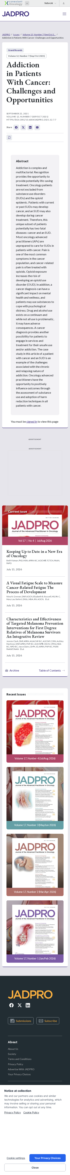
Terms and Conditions (19, 1059)
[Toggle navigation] (64, 13)
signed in (31, 421)
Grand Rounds (15, 50)
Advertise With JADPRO (21, 1069)
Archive (14, 670)
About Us (13, 1049)
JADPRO (6, 34)
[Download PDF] (9, 137)
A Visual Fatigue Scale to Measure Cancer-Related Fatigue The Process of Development (34, 587)
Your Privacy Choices (19, 1074)
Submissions (23, 1020)
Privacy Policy (15, 1064)
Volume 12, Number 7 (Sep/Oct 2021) (26, 56)
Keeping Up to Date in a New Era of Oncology (34, 553)
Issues (16, 34)
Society (12, 1054)
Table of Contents (50, 670)
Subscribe (51, 1020)
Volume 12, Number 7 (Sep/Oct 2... (39, 34)
